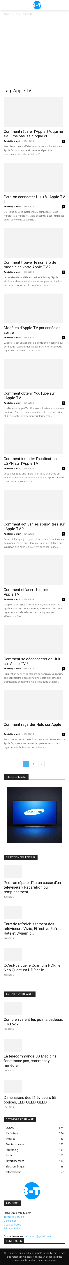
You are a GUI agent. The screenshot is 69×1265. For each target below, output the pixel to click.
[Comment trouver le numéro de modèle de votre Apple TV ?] (34, 243)
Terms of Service (14, 1216)
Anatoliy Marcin (12, 141)
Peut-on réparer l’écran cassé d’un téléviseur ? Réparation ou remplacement (32, 887)
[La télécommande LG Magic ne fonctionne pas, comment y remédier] (34, 1045)
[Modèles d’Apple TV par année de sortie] (34, 308)
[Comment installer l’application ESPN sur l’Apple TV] (34, 439)
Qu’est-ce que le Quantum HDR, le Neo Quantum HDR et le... (32, 967)
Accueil (7, 14)
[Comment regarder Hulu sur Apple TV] (34, 705)
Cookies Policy (12, 1224)
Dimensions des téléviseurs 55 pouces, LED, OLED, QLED (30, 1099)
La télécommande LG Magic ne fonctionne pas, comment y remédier (30, 1061)
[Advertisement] (34, 53)
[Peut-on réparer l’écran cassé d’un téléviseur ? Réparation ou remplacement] (34, 871)
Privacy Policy (12, 1228)
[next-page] (41, 764)
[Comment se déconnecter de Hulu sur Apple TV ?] (34, 639)
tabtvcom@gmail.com (37, 1236)
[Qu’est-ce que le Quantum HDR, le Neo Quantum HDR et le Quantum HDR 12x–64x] (34, 954)
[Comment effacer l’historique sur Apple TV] (34, 570)
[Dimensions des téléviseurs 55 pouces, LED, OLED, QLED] (34, 1086)
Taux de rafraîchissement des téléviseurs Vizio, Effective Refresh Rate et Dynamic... (33, 928)
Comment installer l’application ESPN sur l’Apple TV (30, 461)
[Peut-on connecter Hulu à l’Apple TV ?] (34, 177)
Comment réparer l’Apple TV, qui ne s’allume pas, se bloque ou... (33, 133)
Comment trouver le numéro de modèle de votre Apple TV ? (30, 264)
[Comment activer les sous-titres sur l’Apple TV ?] (34, 505)
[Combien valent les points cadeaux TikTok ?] (34, 1008)
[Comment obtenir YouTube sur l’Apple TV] (34, 374)
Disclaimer (10, 1220)
